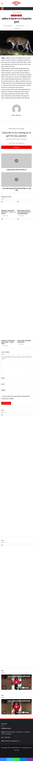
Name (3, 378)
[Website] (15, 118)
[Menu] (2, 4)
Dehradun (19, 12)
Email (3, 384)
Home (14, 12)
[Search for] (31, 4)
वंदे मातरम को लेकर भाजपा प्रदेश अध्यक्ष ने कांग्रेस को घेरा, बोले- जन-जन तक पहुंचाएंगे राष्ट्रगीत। (24, 212)
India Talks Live (9, 25)
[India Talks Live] (16, 3)
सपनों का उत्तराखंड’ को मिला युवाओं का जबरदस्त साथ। (24, 341)
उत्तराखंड (19, 15)
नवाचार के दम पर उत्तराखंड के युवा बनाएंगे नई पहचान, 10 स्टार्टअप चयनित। (7, 342)
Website (3, 390)
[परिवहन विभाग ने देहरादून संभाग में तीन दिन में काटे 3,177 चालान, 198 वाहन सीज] (8, 205)
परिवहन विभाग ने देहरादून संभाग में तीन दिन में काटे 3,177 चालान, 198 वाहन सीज (8, 212)
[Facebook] (18, 118)
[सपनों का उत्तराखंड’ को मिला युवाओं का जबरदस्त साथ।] (24, 278)
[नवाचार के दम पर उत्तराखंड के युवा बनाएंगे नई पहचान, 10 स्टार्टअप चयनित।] (8, 278)
